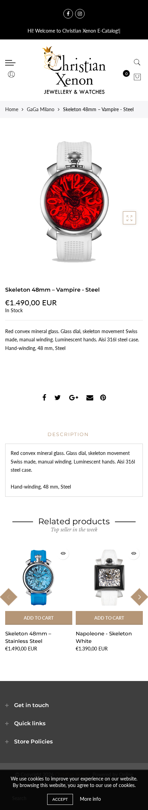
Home (11, 109)
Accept (60, 799)
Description (68, 434)
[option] (38, 598)
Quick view (63, 554)
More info (90, 799)
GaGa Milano (40, 109)
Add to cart (39, 618)
